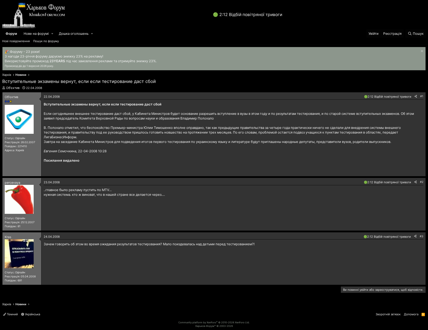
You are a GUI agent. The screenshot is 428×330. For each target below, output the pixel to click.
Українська (32, 314)
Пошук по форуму (46, 41)
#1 (421, 96)
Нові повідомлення (16, 41)
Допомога (411, 314)
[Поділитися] (416, 96)
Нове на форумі (36, 33)
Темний (12, 314)
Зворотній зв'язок (388, 314)
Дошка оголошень (73, 33)
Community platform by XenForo (214, 322)
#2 (421, 182)
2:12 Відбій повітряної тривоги (250, 14)
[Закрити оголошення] (421, 51)
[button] (52, 33)
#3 (421, 236)
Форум (11, 33)
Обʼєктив (13, 88)
